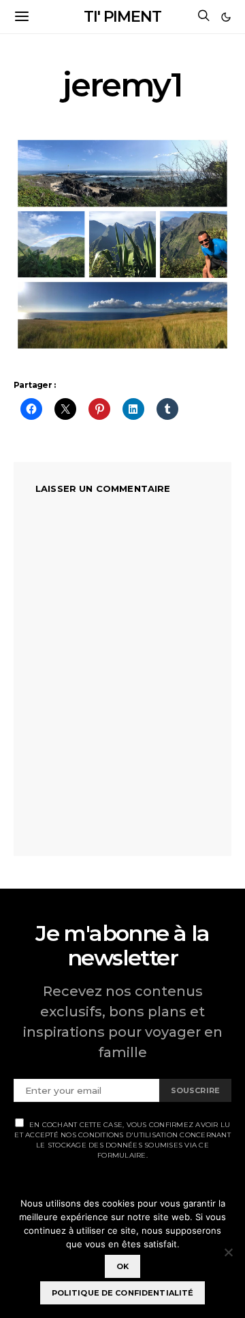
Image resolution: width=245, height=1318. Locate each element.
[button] (225, 17)
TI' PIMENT (122, 16)
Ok (122, 1266)
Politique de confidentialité (123, 1293)
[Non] (228, 1252)
